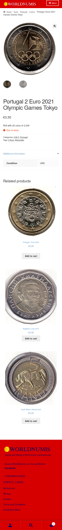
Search (31, 525)
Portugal (23, 11)
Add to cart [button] (31, 256)
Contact (7, 499)
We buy (7, 493)
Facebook (10, 468)
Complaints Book (11, 509)
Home (9, 11)
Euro (16, 11)
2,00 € (32, 11)
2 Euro (11, 140)
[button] (54, 26)
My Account (9, 488)
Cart (47, 523)
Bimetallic (19, 140)
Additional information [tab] (14, 153)
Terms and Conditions (14, 504)
